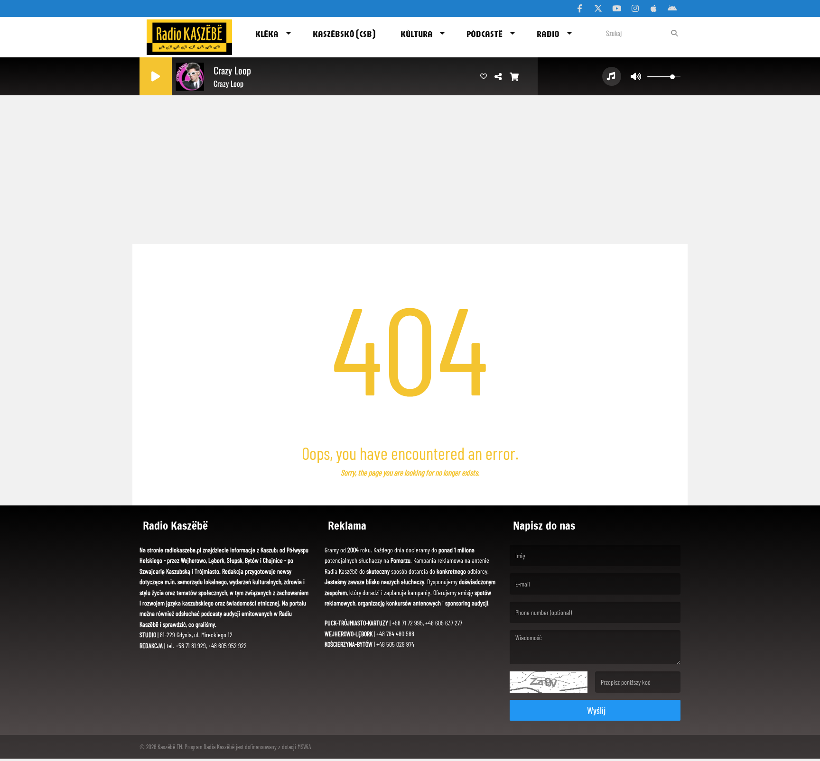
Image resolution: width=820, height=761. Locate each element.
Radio (548, 33)
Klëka (267, 33)
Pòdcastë (484, 33)
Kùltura (417, 33)
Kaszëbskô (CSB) (344, 33)
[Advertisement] (410, 166)
